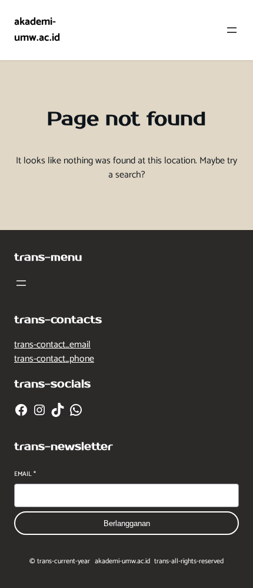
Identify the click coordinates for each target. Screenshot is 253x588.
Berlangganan (127, 523)
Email (25, 474)
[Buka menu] (232, 30)
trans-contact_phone (54, 359)
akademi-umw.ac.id (37, 30)
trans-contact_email (52, 345)
